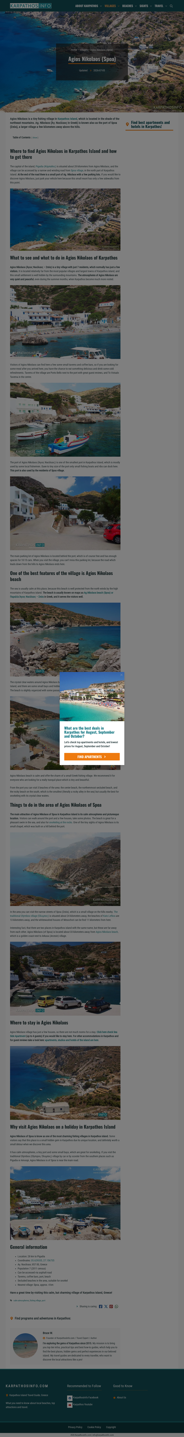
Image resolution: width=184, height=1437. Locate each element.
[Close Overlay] (121, 675)
